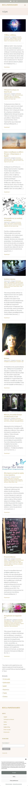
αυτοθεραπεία (16, 96)
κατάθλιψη (17, 624)
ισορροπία (6, 99)
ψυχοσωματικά (7, 287)
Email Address (5, 743)
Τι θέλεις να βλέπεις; (10, 35)
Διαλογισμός (6, 38)
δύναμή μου (6, 224)
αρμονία (11, 96)
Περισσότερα (6, 67)
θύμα (9, 480)
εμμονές (14, 160)
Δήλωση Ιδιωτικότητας (17, 784)
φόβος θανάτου (20, 421)
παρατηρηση (12, 40)
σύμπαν (16, 40)
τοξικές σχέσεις (16, 286)
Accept (14, 772)
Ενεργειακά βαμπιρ (9, 557)
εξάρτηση (6, 285)
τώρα (20, 40)
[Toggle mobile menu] (25, 5)
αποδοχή (11, 223)
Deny (14, 776)
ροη (10, 161)
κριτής (14, 285)
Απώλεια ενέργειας (9, 279)
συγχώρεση (19, 361)
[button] (26, 759)
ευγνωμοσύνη (20, 419)
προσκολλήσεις (19, 285)
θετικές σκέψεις (17, 97)
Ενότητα (6, 358)
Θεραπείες (9, 95)
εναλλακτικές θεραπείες (9, 97)
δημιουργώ (6, 39)
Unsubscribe (4, 753)
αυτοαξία (11, 361)
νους (8, 40)
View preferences (14, 780)
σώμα (12, 99)
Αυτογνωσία (18, 36)
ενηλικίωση (6, 562)
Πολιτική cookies (9, 784)
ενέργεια (16, 39)
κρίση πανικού (7, 421)
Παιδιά (5, 693)
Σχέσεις (5, 478)
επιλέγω (19, 224)
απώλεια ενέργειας (19, 159)
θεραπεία (11, 624)
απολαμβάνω (6, 96)
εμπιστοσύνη (11, 39)
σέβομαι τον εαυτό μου (8, 286)
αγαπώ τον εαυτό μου (19, 95)
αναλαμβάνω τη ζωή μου (17, 38)
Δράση (5, 95)
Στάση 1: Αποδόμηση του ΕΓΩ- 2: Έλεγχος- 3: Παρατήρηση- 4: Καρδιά (13, 154)
